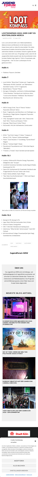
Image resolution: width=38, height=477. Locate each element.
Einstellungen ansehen (19, 470)
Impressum (29, 474)
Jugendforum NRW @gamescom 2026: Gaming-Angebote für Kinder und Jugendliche (17, 322)
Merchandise (14, 246)
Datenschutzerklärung (20, 474)
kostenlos (18, 243)
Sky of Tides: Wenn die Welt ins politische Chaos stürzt (15, 352)
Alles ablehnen (19, 465)
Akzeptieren (19, 461)
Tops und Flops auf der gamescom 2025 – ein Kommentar (16, 411)
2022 (12, 243)
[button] (35, 441)
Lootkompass (28, 243)
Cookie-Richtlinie (10, 474)
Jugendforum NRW (7, 38)
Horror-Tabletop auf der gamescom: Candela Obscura (18, 382)
